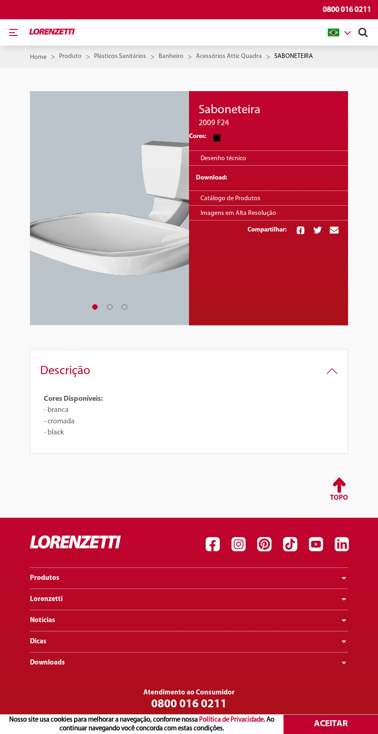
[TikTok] (290, 544)
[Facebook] (212, 544)
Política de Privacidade (231, 720)
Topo (339, 498)
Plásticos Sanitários (120, 56)
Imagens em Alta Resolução (238, 213)
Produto (70, 56)
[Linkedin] (341, 544)
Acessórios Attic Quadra (229, 56)
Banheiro (171, 56)
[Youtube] (316, 544)
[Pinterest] (264, 544)
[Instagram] (238, 544)
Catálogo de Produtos (230, 198)
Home (38, 57)
